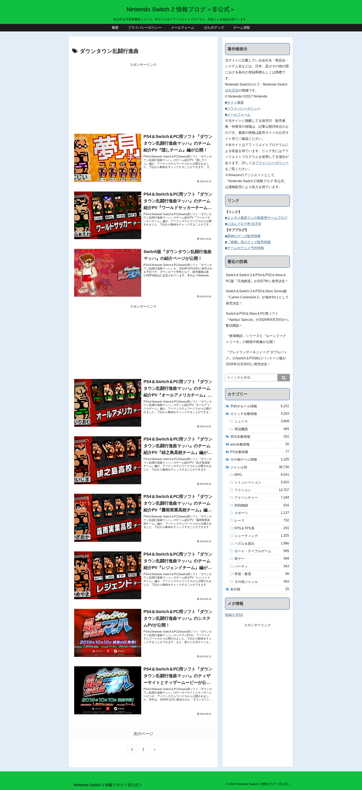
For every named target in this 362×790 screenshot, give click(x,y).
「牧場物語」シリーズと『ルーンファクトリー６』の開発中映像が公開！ (256, 339)
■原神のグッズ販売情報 (243, 236)
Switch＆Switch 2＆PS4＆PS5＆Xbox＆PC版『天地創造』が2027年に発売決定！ (257, 278)
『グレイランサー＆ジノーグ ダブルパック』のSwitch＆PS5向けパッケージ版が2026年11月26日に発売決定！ (256, 358)
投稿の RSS (234, 615)
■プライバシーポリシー (243, 108)
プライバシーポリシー (272, 163)
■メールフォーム (238, 114)
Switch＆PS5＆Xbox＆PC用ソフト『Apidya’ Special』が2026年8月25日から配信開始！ (257, 319)
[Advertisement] (143, 97)
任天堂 (233, 90)
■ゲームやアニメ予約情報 (244, 248)
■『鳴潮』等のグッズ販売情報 (248, 242)
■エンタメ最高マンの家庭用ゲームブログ (256, 218)
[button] (283, 377)
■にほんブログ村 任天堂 (243, 224)
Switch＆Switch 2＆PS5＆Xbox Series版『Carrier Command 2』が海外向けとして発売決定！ (257, 297)
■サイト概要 (234, 102)
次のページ (143, 734)
